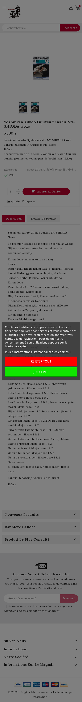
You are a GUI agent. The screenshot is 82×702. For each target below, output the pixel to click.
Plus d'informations (18, 352)
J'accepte (41, 372)
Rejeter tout (41, 361)
